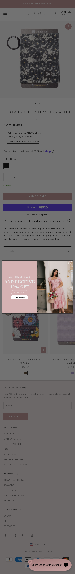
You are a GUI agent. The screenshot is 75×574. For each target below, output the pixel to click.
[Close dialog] (70, 263)
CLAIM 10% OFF (19, 297)
